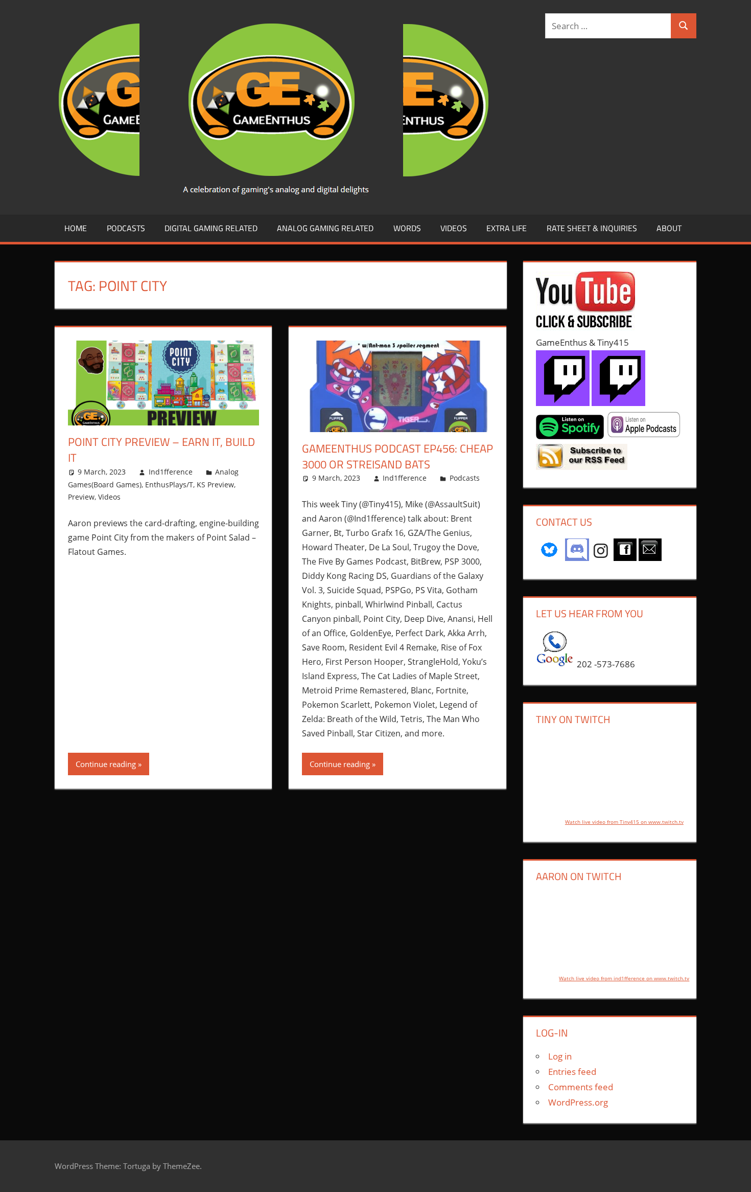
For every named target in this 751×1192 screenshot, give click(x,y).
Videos (453, 228)
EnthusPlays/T (169, 484)
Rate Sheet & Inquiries (592, 228)
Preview (81, 497)
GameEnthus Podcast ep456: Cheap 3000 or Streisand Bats (397, 456)
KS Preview (215, 484)
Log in (560, 1056)
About (669, 228)
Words (407, 228)
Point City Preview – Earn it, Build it (161, 449)
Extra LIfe (506, 228)
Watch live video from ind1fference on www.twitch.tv (624, 978)
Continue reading (106, 764)
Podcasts (126, 228)
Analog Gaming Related (325, 228)
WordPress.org (578, 1102)
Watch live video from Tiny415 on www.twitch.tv (624, 821)
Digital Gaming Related (211, 228)
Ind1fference (171, 472)
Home (75, 228)
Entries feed (572, 1071)
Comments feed (580, 1087)
